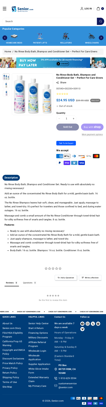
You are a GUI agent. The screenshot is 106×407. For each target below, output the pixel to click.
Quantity (60, 113)
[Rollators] (66, 36)
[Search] (100, 21)
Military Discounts (38, 337)
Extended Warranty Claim (38, 379)
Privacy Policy (10, 368)
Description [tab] (11, 177)
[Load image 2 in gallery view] (6, 85)
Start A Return (35, 328)
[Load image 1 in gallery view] (6, 76)
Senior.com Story (11, 328)
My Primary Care (37, 386)
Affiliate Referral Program (37, 344)
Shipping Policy (10, 377)
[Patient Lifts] (40, 36)
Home (8, 51)
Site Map (7, 386)
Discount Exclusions (13, 358)
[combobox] (53, 21)
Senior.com (57, 400)
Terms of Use (9, 382)
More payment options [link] (92, 134)
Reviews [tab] (10, 282)
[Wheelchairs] (91, 36)
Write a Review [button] (92, 277)
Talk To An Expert (66, 143)
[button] (4, 8)
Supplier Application (39, 364)
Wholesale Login (37, 350)
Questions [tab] (28, 282)
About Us (7, 323)
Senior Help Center (38, 323)
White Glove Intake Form (38, 370)
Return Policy (9, 372)
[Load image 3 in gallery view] (6, 93)
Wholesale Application (34, 357)
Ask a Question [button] (67, 277)
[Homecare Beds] (14, 36)
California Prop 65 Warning (12, 343)
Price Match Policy (12, 363)
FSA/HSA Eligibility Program (12, 334)
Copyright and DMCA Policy (13, 352)
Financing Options (38, 332)
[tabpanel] (53, 217)
